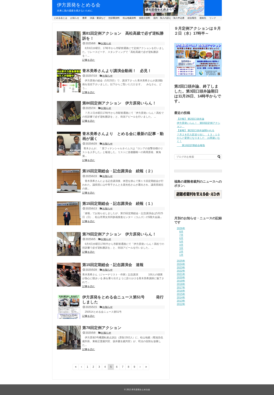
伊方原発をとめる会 (78, 4)
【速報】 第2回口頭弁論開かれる (195, 130)
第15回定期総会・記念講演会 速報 (113, 265)
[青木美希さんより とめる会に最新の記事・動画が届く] (69, 143)
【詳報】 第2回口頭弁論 (190, 119)
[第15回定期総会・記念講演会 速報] (69, 274)
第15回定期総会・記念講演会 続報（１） (118, 203)
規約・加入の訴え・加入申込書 (168, 18)
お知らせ (74, 18)
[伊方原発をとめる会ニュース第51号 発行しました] (69, 307)
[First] (76, 367)
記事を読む (88, 60)
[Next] (140, 367)
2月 (181, 251)
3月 (181, 248)
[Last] (146, 367)
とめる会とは (60, 18)
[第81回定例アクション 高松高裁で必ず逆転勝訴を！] (69, 43)
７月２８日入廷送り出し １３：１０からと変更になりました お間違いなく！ (198, 138)
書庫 (84, 18)
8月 (181, 231)
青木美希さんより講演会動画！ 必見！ (116, 71)
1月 (181, 255)
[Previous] (82, 367)
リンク (212, 18)
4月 (181, 245)
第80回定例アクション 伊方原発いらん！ (119, 103)
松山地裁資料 (129, 18)
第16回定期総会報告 (191, 145)
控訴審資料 (114, 18)
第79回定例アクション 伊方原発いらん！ (119, 234)
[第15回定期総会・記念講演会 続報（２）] (69, 181)
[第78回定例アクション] (69, 337)
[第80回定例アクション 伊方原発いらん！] (69, 113)
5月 (181, 241)
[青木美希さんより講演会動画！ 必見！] (69, 80)
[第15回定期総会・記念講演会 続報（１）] (69, 213)
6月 (181, 238)
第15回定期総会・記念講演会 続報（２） (118, 171)
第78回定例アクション (101, 328)
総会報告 (192, 18)
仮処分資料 (144, 18)
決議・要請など (97, 18)
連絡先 (202, 18)
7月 (181, 235)
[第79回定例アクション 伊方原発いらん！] (69, 244)
